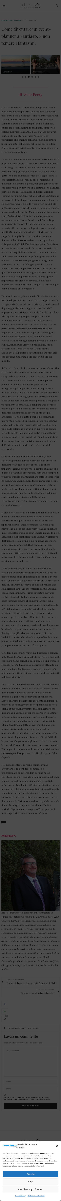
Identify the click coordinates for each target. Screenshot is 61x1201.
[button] (56, 1146)
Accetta (30, 1174)
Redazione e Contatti (36, 1196)
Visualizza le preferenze (30, 1189)
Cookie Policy (20, 1196)
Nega (30, 1181)
